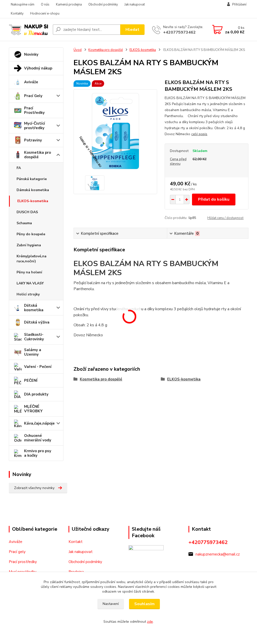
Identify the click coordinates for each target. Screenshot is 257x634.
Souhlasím (144, 604)
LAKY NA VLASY (30, 283)
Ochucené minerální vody (37, 438)
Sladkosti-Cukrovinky (34, 337)
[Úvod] (29, 29)
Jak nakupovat (134, 4)
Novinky (31, 54)
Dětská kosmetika (33, 307)
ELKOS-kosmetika (32, 201)
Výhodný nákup (38, 68)
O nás (45, 4)
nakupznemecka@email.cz (218, 554)
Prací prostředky (23, 561)
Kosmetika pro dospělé (37, 155)
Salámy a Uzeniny (32, 352)
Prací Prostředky (34, 110)
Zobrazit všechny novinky (34, 488)
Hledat (132, 29)
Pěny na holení (29, 272)
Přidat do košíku (213, 199)
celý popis (199, 134)
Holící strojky (28, 294)
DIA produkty (36, 394)
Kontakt (76, 541)
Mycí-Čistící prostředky (34, 125)
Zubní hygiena (29, 245)
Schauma (24, 223)
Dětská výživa (36, 322)
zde (150, 621)
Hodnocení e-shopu (44, 13)
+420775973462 (179, 32)
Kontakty (17, 13)
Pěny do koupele (31, 234)
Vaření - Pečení (37, 366)
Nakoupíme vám (22, 4)
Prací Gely (33, 95)
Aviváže (31, 82)
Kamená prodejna (69, 4)
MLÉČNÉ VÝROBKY (33, 409)
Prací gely (17, 551)
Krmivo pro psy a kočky (37, 453)
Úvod (78, 50)
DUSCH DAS (27, 212)
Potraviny (33, 140)
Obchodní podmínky (103, 4)
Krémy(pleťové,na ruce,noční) (31, 259)
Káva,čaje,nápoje (39, 423)
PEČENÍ (30, 380)
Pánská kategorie (32, 179)
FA (19, 168)
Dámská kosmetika (33, 190)
